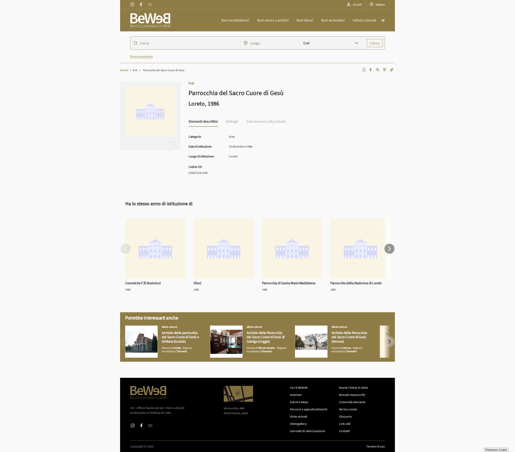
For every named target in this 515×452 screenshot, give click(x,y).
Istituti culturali (364, 20)
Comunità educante (352, 402)
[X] (377, 70)
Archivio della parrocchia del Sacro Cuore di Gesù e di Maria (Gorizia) (161, 330)
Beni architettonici (235, 20)
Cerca (374, 43)
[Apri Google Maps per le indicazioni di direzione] (238, 394)
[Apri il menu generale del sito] (383, 20)
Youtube (149, 2)
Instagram (132, 2)
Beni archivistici (333, 20)
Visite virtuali (298, 416)
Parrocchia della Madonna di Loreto (354, 221)
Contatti (344, 431)
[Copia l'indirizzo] (391, 70)
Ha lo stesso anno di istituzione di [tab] (159, 203)
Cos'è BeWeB (298, 387)
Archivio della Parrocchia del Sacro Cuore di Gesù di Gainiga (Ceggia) (244, 330)
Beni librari (305, 20)
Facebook (141, 2)
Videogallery (298, 424)
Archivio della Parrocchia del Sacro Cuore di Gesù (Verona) (328, 330)
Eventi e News (299, 402)
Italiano (380, 4)
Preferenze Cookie (496, 449)
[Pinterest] (384, 70)
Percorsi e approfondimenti (308, 409)
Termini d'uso (375, 446)
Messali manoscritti (352, 395)
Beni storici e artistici (272, 20)
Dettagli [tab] (232, 121)
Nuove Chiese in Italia (353, 387)
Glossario (345, 416)
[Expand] (173, 143)
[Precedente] (126, 249)
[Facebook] (370, 70)
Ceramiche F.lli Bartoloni (141, 221)
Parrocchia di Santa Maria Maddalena (287, 221)
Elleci (197, 221)
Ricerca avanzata (141, 56)
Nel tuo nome (348, 409)
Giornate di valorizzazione (307, 431)
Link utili (345, 424)
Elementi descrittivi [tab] (203, 121)
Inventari (296, 395)
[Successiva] (389, 249)
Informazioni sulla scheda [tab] (266, 121)
